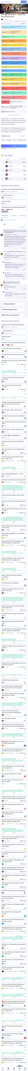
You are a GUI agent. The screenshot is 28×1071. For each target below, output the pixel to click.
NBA (14, 140)
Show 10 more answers (14, 115)
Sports (3, 140)
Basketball (9, 140)
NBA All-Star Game (21, 140)
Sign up (24, 1)
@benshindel (8, 264)
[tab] (5, 216)
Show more (4, 211)
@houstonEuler (9, 274)
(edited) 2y (15, 234)
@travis (7, 294)
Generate (23, 136)
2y (9, 253)
